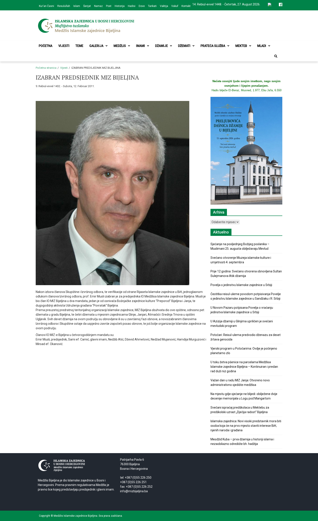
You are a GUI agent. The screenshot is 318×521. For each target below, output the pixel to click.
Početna (45, 46)
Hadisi (131, 6)
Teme (79, 46)
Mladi (261, 46)
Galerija (96, 46)
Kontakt (186, 6)
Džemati (184, 46)
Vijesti (63, 46)
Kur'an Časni (46, 6)
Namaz (98, 6)
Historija (120, 6)
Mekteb (241, 46)
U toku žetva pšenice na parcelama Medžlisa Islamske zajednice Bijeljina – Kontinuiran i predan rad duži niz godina (244, 366)
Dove (142, 6)
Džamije (161, 46)
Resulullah (63, 6)
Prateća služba (213, 46)
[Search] (275, 56)
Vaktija (164, 6)
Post (108, 6)
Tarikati (152, 6)
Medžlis (120, 46)
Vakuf (174, 6)
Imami (140, 46)
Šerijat (87, 6)
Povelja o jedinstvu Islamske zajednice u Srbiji (241, 285)
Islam (76, 6)
